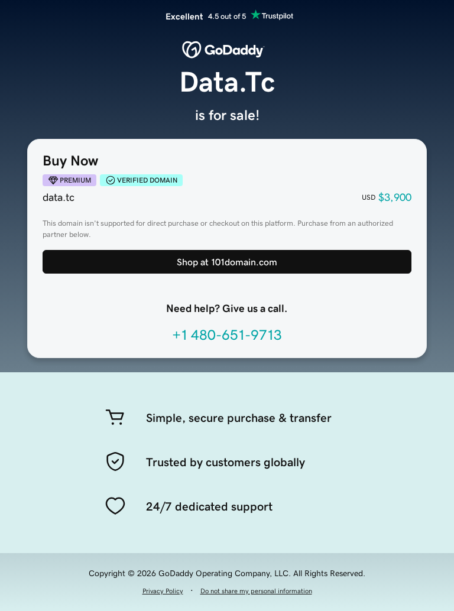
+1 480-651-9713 (227, 335)
